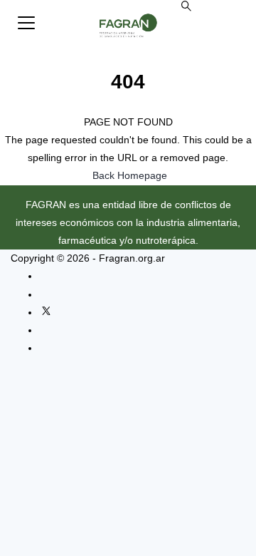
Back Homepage (129, 175)
